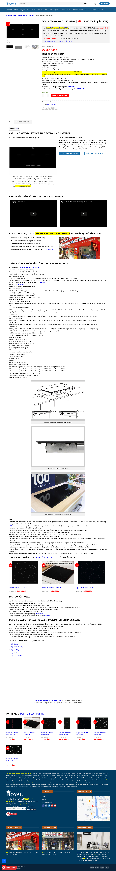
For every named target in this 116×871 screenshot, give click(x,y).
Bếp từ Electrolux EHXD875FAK (12, 734)
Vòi (51, 10)
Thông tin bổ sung (23, 122)
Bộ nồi (56, 10)
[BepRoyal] (11, 3)
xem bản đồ (24, 804)
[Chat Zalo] (4, 861)
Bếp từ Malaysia (16, 650)
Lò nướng (40, 10)
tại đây (42, 282)
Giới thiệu (44, 797)
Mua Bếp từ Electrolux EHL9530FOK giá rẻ (47, 701)
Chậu (46, 10)
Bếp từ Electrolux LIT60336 (51, 588)
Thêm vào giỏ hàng (59, 96)
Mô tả (10, 122)
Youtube (21, 284)
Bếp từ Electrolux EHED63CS (100, 734)
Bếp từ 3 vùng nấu (16, 655)
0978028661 (10, 801)
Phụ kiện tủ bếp (78, 10)
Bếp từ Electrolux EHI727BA (12, 760)
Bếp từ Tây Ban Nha (17, 647)
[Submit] (85, 3)
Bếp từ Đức (14, 644)
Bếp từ (9, 10)
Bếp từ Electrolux (29, 15)
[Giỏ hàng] (95, 4)
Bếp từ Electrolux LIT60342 (84, 588)
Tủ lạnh (94, 10)
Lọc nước (32, 10)
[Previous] (9, 31)
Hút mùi (16, 10)
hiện (17, 128)
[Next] (36, 31)
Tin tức (100, 10)
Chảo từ (62, 10)
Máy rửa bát (24, 10)
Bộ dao (69, 10)
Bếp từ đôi (14, 653)
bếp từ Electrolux (47, 557)
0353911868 (46, 249)
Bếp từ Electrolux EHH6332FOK (20, 588)
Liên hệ (44, 799)
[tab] (10, 122)
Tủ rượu (87, 10)
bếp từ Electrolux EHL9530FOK (29, 268)
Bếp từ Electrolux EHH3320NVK (65, 734)
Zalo (52, 249)
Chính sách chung (47, 802)
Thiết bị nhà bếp (11, 15)
